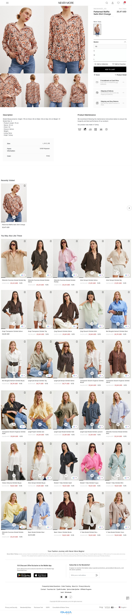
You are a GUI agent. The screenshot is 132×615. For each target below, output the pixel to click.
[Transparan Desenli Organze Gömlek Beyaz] (92, 358)
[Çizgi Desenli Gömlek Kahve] (66, 309)
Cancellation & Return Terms (61, 607)
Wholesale (68, 592)
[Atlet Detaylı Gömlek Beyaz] (40, 461)
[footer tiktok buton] (70, 597)
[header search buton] (106, 3)
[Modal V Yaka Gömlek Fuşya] (92, 461)
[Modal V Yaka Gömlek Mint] (118, 461)
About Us (75, 586)
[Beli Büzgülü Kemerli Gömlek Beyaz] (14, 358)
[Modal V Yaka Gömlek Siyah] (66, 461)
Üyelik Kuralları (61, 589)
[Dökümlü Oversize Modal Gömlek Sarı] (14, 510)
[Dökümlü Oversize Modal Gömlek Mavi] (118, 409)
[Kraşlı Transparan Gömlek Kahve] (14, 309)
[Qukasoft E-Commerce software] (66, 612)
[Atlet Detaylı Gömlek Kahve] (92, 258)
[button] (124, 3)
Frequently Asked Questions (51, 586)
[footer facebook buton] (61, 597)
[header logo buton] (66, 2)
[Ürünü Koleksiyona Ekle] (25, 186)
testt (62, 592)
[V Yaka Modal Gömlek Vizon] (118, 510)
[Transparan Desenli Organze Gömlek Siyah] (14, 409)
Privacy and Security (11, 607)
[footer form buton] (96, 575)
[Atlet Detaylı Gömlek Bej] (118, 258)
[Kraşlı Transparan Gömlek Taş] (40, 309)
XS (96, 46)
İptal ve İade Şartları (73, 589)
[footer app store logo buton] (41, 575)
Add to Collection (102, 64)
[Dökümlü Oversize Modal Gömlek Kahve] (40, 258)
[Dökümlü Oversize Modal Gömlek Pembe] (66, 258)
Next (124, 8)
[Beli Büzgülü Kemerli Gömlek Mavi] (118, 309)
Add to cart (110, 69)
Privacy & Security (84, 586)
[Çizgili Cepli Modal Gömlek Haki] (66, 409)
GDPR (48, 607)
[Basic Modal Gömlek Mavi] (40, 510)
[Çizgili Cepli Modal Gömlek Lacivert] (92, 409)
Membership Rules (25, 607)
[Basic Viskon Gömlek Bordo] (66, 510)
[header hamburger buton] (7, 3)
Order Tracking (66, 586)
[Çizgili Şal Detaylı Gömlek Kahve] (66, 358)
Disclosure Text (38, 607)
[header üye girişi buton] (112, 3)
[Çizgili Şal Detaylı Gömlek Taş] (40, 358)
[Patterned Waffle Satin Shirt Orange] (14, 202)
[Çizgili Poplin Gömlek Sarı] (40, 409)
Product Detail (121, 75)
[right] (129, 208)
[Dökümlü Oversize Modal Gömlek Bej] (14, 258)
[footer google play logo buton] (24, 575)
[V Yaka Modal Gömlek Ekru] (92, 510)
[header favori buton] (118, 3)
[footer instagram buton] (66, 597)
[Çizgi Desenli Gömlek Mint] (92, 309)
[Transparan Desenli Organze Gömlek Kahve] (118, 358)
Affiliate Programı (85, 589)
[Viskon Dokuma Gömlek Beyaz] (14, 461)
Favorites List (51, 589)
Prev (120, 8)
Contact (43, 589)
